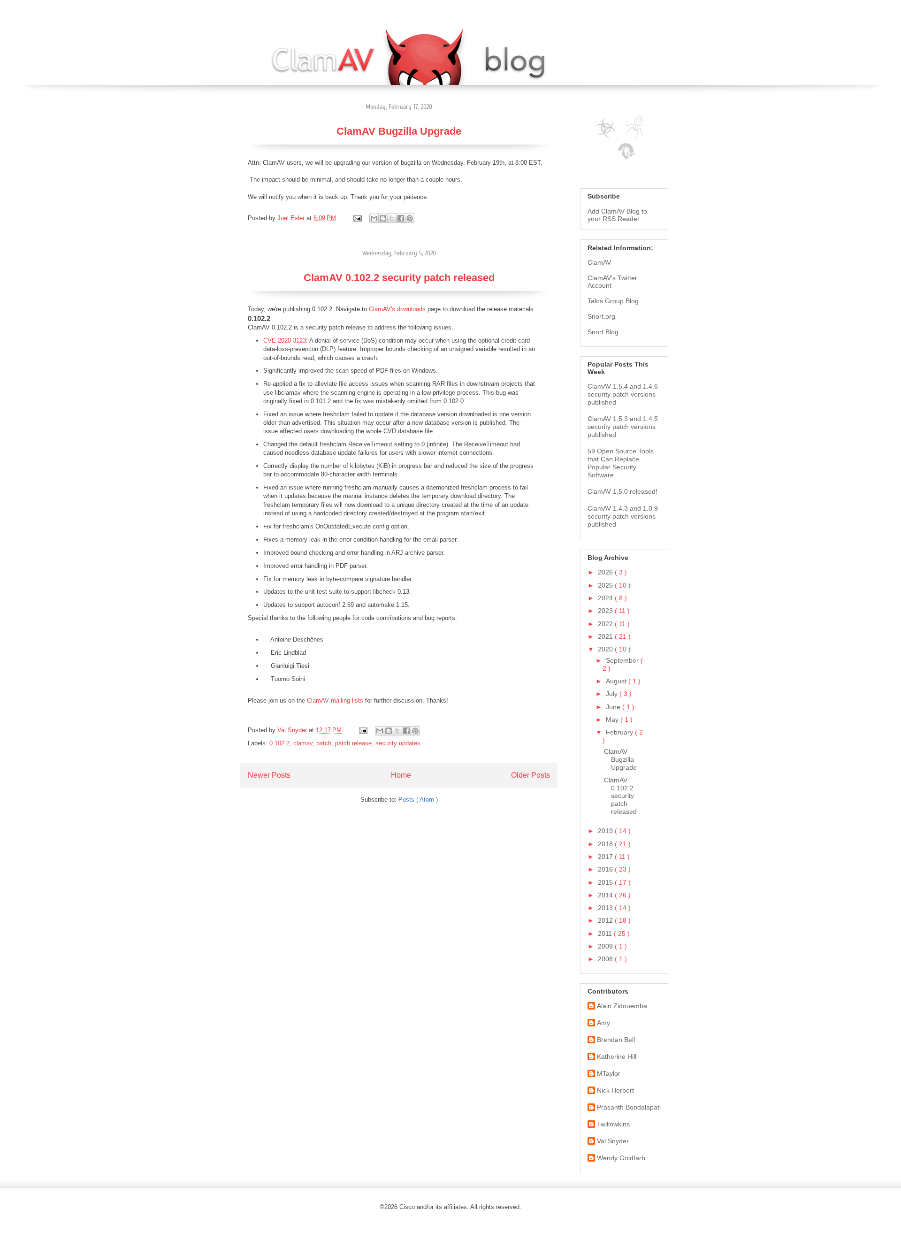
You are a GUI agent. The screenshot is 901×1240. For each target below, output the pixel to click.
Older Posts (530, 775)
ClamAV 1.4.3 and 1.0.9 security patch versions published (623, 516)
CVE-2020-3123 (284, 340)
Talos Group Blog (613, 301)
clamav (303, 743)
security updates (397, 743)
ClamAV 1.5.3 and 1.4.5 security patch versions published (623, 426)
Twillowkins (613, 1124)
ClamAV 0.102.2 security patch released (399, 277)
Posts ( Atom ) (418, 799)
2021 (606, 636)
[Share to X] (392, 218)
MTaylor (608, 1073)
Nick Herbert (615, 1090)
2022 (606, 624)
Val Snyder (613, 1141)
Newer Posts (269, 775)
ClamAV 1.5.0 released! (622, 491)
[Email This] (374, 218)
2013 (606, 907)
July (612, 693)
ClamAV (599, 262)
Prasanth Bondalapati (629, 1107)
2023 (606, 610)
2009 (606, 946)
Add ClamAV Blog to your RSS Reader (617, 214)
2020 (606, 649)
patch (323, 743)
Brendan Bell (616, 1039)
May (613, 719)
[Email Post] (357, 218)
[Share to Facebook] (400, 218)
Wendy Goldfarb (621, 1158)
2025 (606, 585)
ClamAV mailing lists (335, 700)
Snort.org (601, 316)
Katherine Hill (616, 1056)
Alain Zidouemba (622, 1006)
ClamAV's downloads (397, 309)
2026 (606, 572)
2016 (606, 869)
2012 (606, 920)
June (614, 707)
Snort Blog (603, 332)
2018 (606, 844)
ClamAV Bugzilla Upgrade (398, 131)
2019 (606, 830)
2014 (606, 895)
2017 (606, 856)
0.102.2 (279, 743)
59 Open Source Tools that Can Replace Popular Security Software (621, 462)
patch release (353, 743)
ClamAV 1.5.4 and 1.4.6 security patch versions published (623, 394)
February (620, 732)
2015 (606, 882)
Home (401, 775)
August (617, 681)
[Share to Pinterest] (409, 218)
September (623, 660)
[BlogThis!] (383, 218)
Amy (603, 1022)
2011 (606, 933)
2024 (606, 598)
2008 (606, 959)
